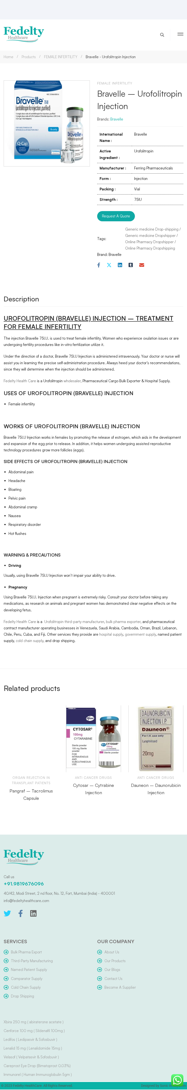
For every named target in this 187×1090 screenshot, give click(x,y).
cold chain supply (29, 640)
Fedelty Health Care (20, 381)
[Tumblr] (131, 265)
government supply (140, 634)
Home (8, 57)
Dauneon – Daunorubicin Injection (156, 789)
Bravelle (116, 119)
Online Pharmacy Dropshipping (150, 248)
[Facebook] (98, 265)
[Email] (142, 265)
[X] (109, 265)
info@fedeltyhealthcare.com (26, 900)
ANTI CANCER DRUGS (93, 778)
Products (29, 57)
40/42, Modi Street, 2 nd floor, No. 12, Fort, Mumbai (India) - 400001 (59, 893)
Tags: (101, 238)
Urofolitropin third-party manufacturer (73, 621)
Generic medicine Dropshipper (150, 235)
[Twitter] (7, 913)
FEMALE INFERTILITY (60, 57)
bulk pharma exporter (123, 621)
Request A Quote (116, 216)
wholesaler (72, 381)
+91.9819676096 (24, 884)
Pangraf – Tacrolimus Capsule (31, 794)
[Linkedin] (120, 265)
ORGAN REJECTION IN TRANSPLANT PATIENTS (31, 780)
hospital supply (111, 634)
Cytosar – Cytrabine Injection (93, 789)
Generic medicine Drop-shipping (151, 229)
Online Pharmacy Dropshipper (149, 242)
